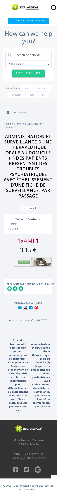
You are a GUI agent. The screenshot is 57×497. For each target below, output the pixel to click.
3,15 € (15, 228)
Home (7, 123)
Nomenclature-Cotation (28, 123)
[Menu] (53, 7)
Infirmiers (10, 127)
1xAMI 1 (13, 223)
